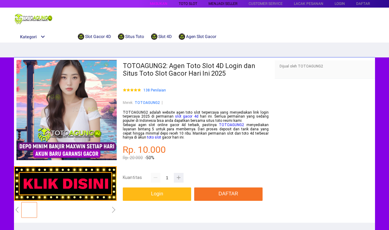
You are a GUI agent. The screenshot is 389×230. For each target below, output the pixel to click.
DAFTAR (363, 4)
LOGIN (340, 4)
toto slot (154, 137)
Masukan (158, 4)
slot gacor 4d (186, 116)
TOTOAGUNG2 (147, 103)
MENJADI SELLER (222, 4)
